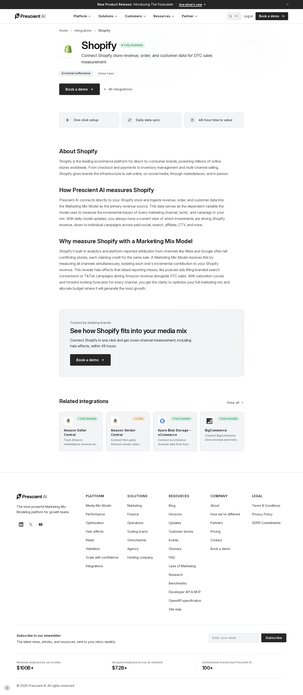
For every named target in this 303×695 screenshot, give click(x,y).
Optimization (95, 523)
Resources (161, 16)
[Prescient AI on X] (30, 524)
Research (176, 575)
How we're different (225, 514)
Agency (133, 549)
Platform (80, 16)
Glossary (175, 549)
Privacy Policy (262, 514)
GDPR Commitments (266, 523)
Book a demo (269, 16)
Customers (133, 16)
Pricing (215, 531)
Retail (90, 540)
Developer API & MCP (185, 592)
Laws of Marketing (182, 566)
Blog (172, 505)
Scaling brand (137, 531)
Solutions (105, 16)
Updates (175, 523)
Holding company (140, 557)
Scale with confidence (102, 557)
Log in (248, 16)
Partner (188, 16)
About (215, 505)
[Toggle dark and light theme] (7, 687)
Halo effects (95, 531)
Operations (135, 523)
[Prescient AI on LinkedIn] (21, 524)
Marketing (134, 505)
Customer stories (181, 531)
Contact (216, 540)
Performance (95, 514)
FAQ (172, 557)
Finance (133, 514)
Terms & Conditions (266, 505)
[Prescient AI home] (30, 16)
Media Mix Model (98, 505)
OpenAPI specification (185, 600)
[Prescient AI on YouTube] (40, 524)
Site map (175, 609)
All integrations (120, 89)
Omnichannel (136, 540)
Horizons (175, 514)
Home (63, 30)
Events (174, 540)
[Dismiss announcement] (287, 4)
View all (233, 402)
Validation (93, 549)
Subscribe (274, 638)
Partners (217, 523)
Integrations (83, 30)
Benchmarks (178, 583)
